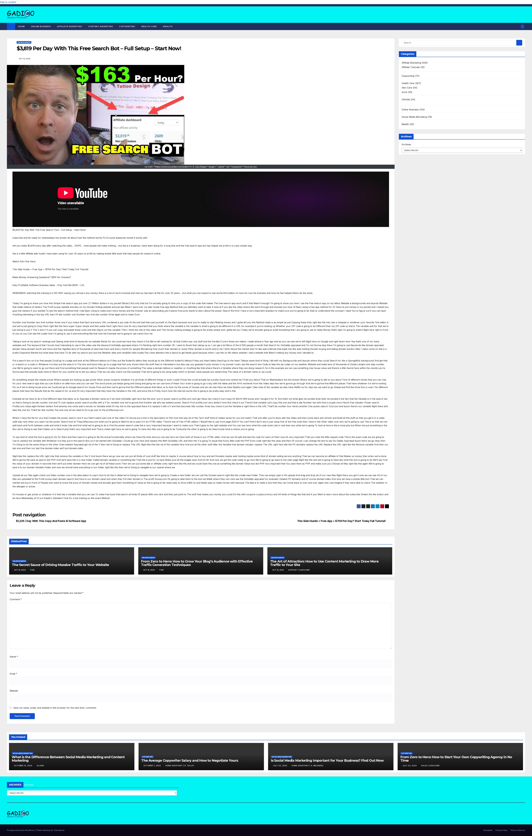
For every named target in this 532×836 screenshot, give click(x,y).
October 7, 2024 (152, 766)
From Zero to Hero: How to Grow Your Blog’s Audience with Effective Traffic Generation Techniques (197, 563)
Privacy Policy (501, 830)
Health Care (149, 26)
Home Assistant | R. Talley (179, 766)
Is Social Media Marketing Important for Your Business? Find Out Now (327, 760)
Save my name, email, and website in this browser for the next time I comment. (55, 707)
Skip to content (8, 2)
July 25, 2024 (280, 766)
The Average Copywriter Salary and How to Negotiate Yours (189, 760)
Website (14, 690)
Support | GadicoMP (299, 570)
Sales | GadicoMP (430, 766)
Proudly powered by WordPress (21, 830)
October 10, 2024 (23, 766)
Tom (32, 570)
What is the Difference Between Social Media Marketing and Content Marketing (68, 758)
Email (13, 673)
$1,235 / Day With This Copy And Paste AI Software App (51, 521)
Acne (404, 92)
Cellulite (406, 99)
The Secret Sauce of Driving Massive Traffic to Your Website (60, 565)
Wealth (167, 26)
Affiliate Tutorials (411, 67)
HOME (21, 26)
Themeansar (58, 830)
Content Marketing (100, 26)
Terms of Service (517, 830)
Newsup (46, 830)
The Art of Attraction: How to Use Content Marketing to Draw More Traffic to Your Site (324, 563)
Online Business (41, 26)
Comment (16, 599)
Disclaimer (488, 830)
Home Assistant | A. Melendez (307, 766)
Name (14, 656)
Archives (406, 144)
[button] (518, 26)
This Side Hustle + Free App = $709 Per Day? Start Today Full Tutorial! (341, 521)
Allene (40, 766)
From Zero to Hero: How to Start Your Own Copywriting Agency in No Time (456, 758)
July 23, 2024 (410, 766)
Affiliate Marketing (69, 26)
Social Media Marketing (414, 116)
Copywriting (127, 26)
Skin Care (407, 87)
